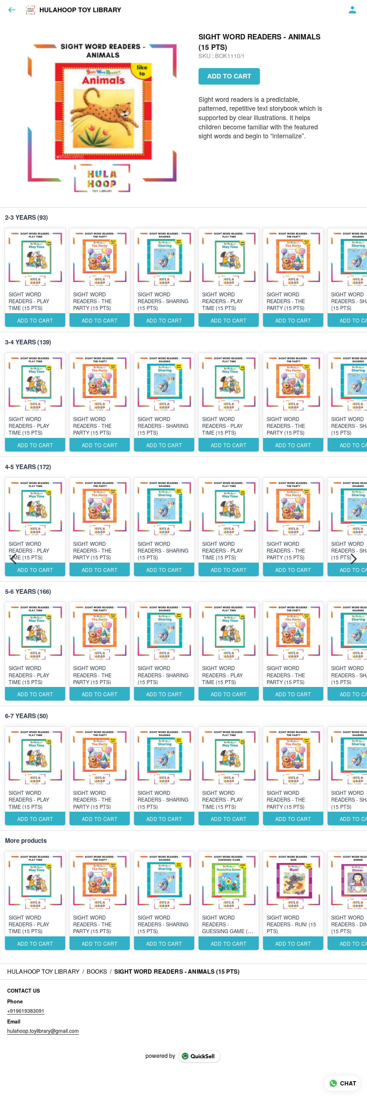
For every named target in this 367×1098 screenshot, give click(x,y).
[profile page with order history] (352, 10)
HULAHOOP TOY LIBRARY (80, 10)
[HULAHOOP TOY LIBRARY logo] (30, 10)
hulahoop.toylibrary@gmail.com (43, 1030)
